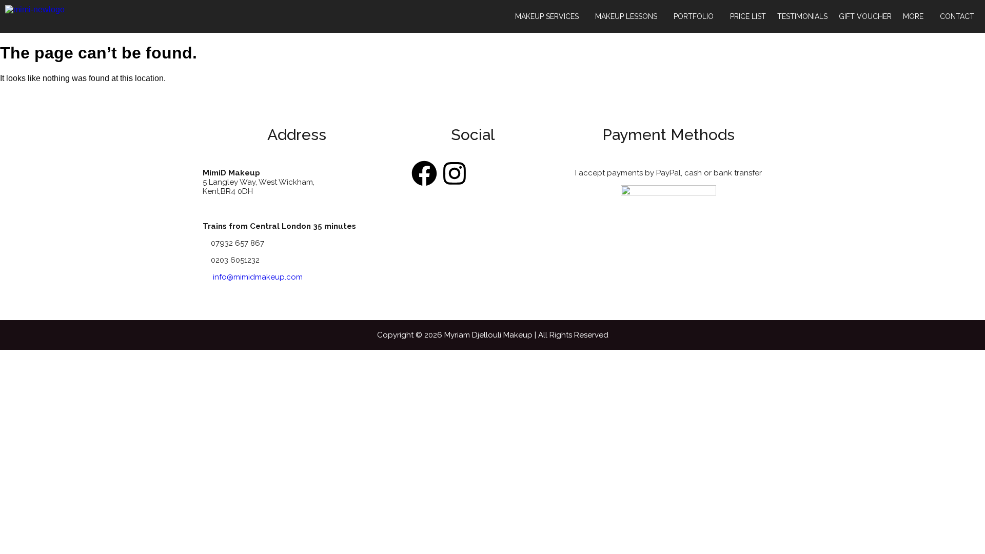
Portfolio (694, 16)
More (913, 16)
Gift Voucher (865, 16)
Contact (957, 16)
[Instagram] (454, 173)
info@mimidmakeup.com (258, 277)
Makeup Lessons (626, 16)
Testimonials (802, 16)
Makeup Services (547, 16)
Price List (748, 16)
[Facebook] (424, 173)
